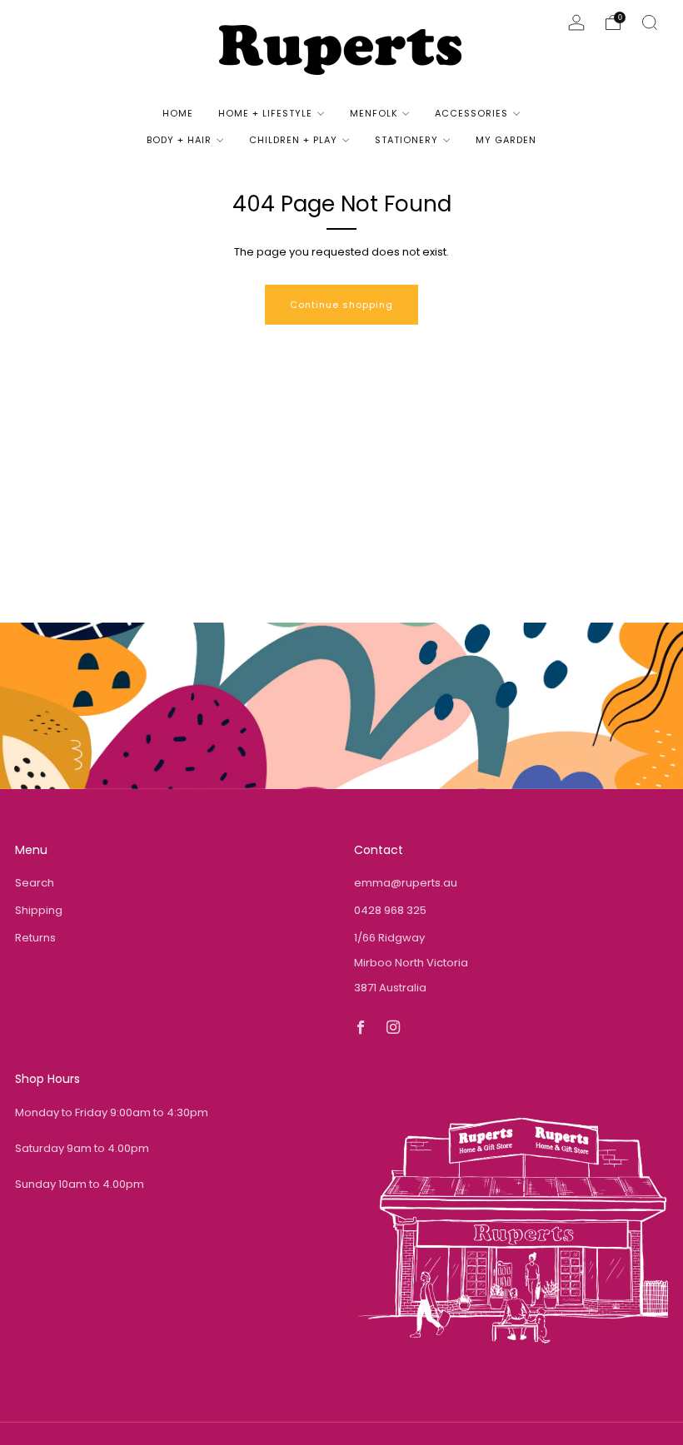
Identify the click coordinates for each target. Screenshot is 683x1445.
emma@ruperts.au (405, 883)
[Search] (649, 22)
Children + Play (293, 139)
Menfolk (374, 113)
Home (177, 113)
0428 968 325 (390, 910)
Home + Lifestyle (265, 113)
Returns (35, 938)
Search (34, 883)
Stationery (406, 139)
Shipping (38, 910)
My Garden (506, 139)
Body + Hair (179, 139)
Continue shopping (341, 304)
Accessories (471, 113)
